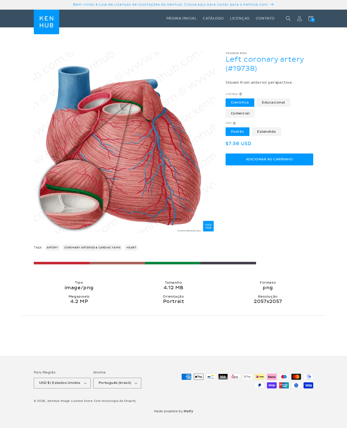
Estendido (266, 132)
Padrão (237, 132)
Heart (131, 247)
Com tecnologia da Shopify (115, 401)
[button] (288, 18)
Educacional (273, 102)
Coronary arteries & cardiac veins (92, 247)
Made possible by (173, 411)
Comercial (240, 113)
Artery (52, 247)
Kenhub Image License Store (70, 401)
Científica (240, 102)
